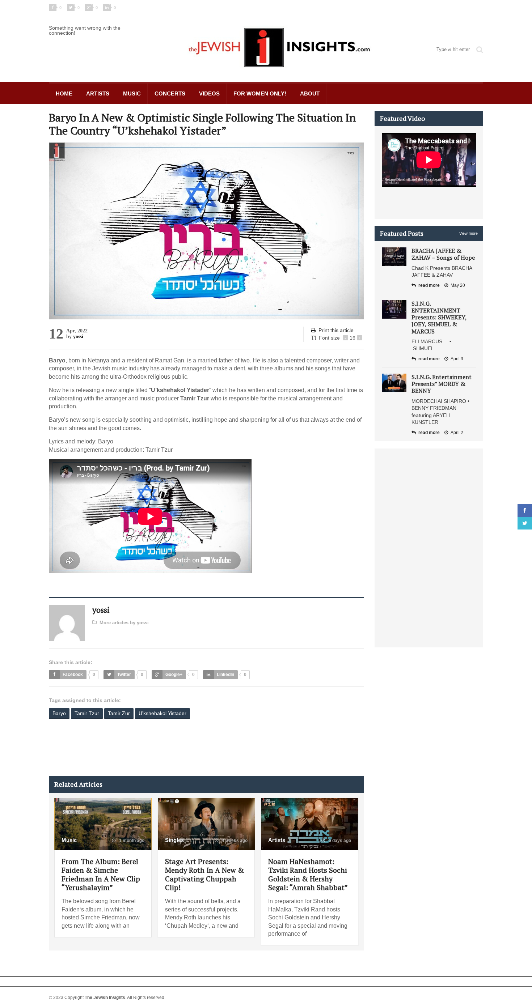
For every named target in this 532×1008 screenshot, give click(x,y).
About (310, 93)
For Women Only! (259, 93)
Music (132, 93)
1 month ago (131, 840)
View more (468, 233)
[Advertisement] (180, 752)
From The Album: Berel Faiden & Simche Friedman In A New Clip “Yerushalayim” (101, 874)
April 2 (457, 432)
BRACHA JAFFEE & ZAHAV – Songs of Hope (443, 254)
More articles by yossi (124, 622)
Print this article (336, 330)
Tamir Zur (119, 713)
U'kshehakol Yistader (162, 713)
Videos (209, 93)
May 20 (458, 285)
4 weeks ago (234, 840)
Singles (174, 840)
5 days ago (339, 840)
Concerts (170, 93)
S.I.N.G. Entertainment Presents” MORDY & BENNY (441, 384)
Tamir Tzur (87, 713)
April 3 (457, 359)
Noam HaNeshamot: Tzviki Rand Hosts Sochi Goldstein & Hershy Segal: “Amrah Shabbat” (308, 874)
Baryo (59, 713)
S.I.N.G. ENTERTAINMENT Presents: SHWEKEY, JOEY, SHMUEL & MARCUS (438, 317)
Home (64, 93)
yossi (78, 336)
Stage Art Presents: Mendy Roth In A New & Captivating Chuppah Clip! (204, 874)
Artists (97, 93)
